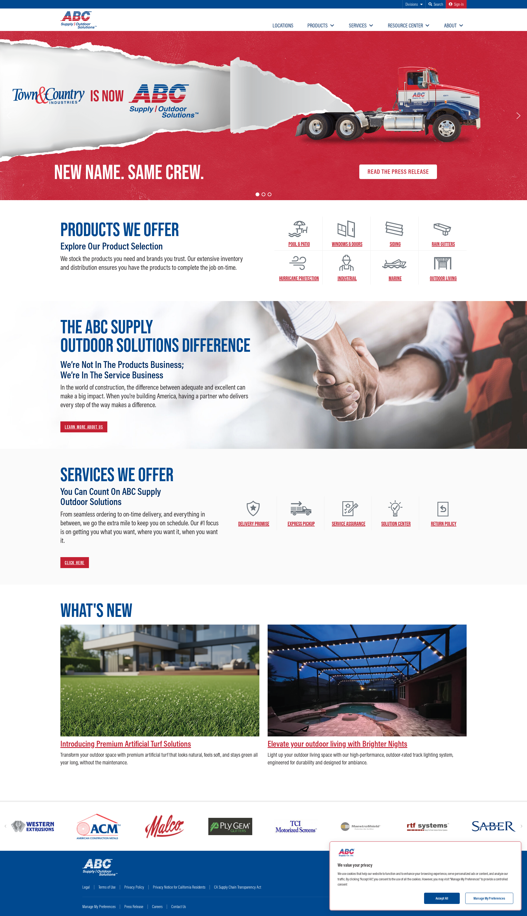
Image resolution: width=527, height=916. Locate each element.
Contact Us (178, 906)
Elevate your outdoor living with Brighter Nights (337, 743)
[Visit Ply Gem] (494, 826)
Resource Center (405, 25)
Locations (283, 25)
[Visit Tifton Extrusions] (164, 826)
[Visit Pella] (288, 826)
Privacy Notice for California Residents (179, 887)
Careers (157, 906)
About (450, 25)
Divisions (411, 4)
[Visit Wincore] (428, 826)
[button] (8, 115)
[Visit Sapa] (98, 826)
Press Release (133, 906)
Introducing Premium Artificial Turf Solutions (125, 743)
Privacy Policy (134, 887)
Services (358, 25)
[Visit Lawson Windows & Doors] (230, 826)
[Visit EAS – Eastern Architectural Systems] (354, 826)
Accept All (442, 898)
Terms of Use (107, 887)
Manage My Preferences (99, 906)
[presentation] (5, 826)
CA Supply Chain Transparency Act (237, 887)
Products (317, 25)
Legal (86, 887)
